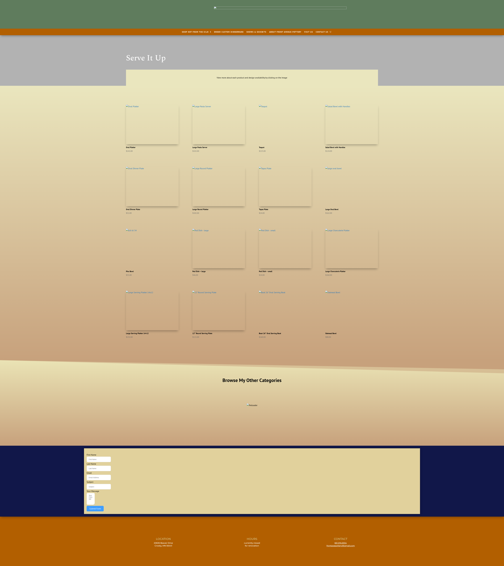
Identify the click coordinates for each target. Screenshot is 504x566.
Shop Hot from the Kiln (195, 32)
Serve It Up (283, 401)
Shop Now (158, 409)
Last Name (91, 463)
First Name (91, 454)
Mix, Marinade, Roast (220, 401)
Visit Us (308, 32)
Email (89, 473)
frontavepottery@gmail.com (341, 545)
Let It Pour (158, 401)
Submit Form (95, 508)
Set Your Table (345, 401)
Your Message (93, 491)
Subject (90, 482)
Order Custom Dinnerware (229, 32)
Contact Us (322, 32)
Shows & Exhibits (256, 32)
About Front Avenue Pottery (285, 32)
